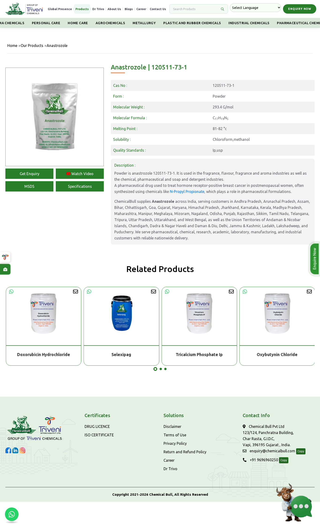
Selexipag (121, 354)
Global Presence (60, 9)
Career (141, 9)
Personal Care (46, 23)
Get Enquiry (29, 174)
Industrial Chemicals (248, 23)
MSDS (29, 186)
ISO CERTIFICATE (99, 435)
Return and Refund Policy (185, 452)
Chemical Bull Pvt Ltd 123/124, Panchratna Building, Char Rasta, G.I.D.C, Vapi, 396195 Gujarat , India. (268, 435)
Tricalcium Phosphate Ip (199, 354)
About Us (114, 9)
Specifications (80, 186)
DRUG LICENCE (97, 426)
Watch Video (82, 174)
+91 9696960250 (263, 460)
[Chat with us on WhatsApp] (12, 514)
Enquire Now (316, 259)
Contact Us (158, 9)
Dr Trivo (98, 9)
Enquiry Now (299, 8)
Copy (301, 451)
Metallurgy (144, 23)
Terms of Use (175, 435)
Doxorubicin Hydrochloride (43, 354)
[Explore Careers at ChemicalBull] (5, 269)
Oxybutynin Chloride (277, 354)
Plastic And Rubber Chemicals (192, 23)
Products (82, 9)
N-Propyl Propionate (187, 191)
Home (12, 45)
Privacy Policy (175, 443)
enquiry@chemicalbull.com (272, 451)
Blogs (129, 9)
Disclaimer (172, 426)
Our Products (32, 45)
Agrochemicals (110, 23)
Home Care (78, 23)
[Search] (222, 9)
